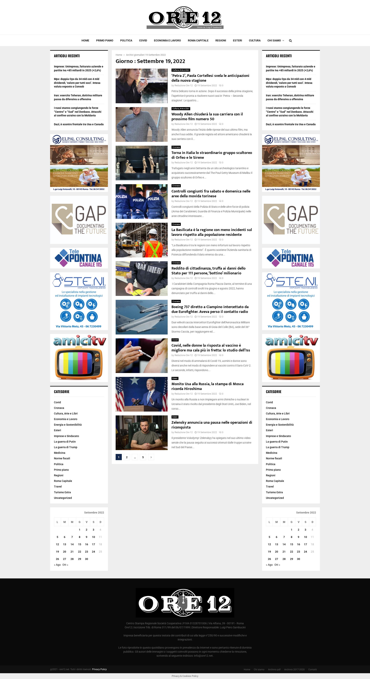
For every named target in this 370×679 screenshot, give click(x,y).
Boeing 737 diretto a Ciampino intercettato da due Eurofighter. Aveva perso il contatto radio (210, 309)
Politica (126, 40)
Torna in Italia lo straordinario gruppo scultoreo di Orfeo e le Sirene (212, 155)
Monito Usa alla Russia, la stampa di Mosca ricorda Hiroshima (208, 386)
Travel (58, 486)
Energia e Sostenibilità (68, 424)
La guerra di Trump (65, 447)
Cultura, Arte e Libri (180, 70)
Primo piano (104, 40)
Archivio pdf (274, 669)
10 (93, 537)
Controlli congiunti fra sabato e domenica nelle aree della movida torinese (211, 193)
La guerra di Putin (65, 441)
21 (72, 551)
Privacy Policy (99, 669)
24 (93, 551)
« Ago (57, 564)
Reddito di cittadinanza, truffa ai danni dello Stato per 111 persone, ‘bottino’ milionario (209, 270)
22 (79, 551)
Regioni (220, 40)
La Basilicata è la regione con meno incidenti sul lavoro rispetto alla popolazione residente (212, 232)
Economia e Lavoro (167, 40)
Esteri (237, 40)
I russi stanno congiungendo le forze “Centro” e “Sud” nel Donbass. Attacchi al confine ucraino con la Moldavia (77, 111)
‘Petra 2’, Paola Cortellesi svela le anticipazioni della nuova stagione (210, 78)
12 (57, 544)
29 (79, 559)
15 (79, 544)
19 (57, 551)
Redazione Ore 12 (184, 85)
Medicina (59, 452)
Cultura (255, 40)
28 (72, 559)
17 (93, 544)
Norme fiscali (62, 458)
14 (72, 544)
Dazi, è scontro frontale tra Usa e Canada (79, 124)
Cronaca (176, 147)
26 (57, 559)
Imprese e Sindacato (66, 436)
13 (64, 544)
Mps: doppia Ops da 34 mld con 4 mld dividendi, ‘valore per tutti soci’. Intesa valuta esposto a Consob (77, 82)
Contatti (312, 669)
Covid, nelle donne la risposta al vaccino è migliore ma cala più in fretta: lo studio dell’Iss (211, 348)
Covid (143, 40)
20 (64, 551)
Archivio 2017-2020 (294, 669)
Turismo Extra (62, 492)
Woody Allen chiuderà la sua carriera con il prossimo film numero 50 (207, 116)
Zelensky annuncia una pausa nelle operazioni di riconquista (212, 425)
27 (64, 559)
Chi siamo (274, 40)
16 (86, 544)
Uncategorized (63, 497)
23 (86, 551)
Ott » (65, 564)
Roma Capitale (198, 40)
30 (86, 559)
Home (85, 40)
